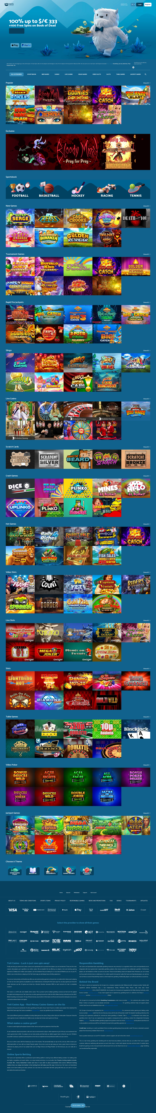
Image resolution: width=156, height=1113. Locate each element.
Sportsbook (31, 74)
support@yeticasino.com (85, 990)
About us (11, 901)
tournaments (131, 901)
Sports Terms (45, 901)
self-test (129, 1016)
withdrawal (76, 892)
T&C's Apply (109, 64)
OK (83, 1105)
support (85, 892)
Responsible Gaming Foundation (98, 995)
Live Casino (69, 74)
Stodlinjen (86, 1021)
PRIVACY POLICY (60, 901)
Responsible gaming (77, 901)
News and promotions (97, 901)
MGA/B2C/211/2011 (93, 993)
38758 (129, 1000)
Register (148, 5)
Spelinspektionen (108, 1031)
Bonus (119, 901)
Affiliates (144, 901)
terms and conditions (28, 901)
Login (140, 5)
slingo (57, 74)
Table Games (120, 74)
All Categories (16, 74)
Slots (108, 74)
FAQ (111, 901)
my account (94, 892)
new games (45, 74)
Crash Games (82, 74)
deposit (68, 892)
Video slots (97, 74)
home (61, 892)
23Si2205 (90, 1013)
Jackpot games (135, 74)
